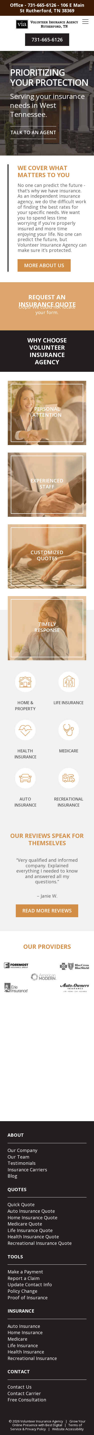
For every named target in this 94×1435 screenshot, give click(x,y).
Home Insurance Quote (32, 1217)
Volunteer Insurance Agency (41, 1421)
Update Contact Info (30, 1284)
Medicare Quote (25, 1224)
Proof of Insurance (28, 1298)
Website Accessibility (68, 1429)
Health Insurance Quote (33, 1237)
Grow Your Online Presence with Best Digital (48, 1423)
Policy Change (22, 1291)
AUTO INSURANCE (25, 802)
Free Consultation (27, 1400)
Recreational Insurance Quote (40, 1243)
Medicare (17, 1339)
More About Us (44, 265)
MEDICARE (68, 751)
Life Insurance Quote (30, 1230)
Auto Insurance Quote (31, 1211)
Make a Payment (25, 1272)
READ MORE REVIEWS (47, 910)
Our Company (22, 1150)
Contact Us (20, 1387)
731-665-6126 (42, 5)
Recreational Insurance (32, 1358)
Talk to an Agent (33, 132)
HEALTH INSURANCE (25, 754)
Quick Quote (21, 1204)
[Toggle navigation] (85, 21)
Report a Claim (24, 1278)
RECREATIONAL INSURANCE (68, 802)
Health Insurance (26, 1352)
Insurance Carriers (27, 1170)
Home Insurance (25, 1332)
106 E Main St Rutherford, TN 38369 (52, 8)
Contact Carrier (24, 1393)
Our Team (18, 1157)
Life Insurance (23, 1345)
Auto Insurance (24, 1326)
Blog (12, 1176)
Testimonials (22, 1163)
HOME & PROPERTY (25, 705)
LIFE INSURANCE (68, 702)
